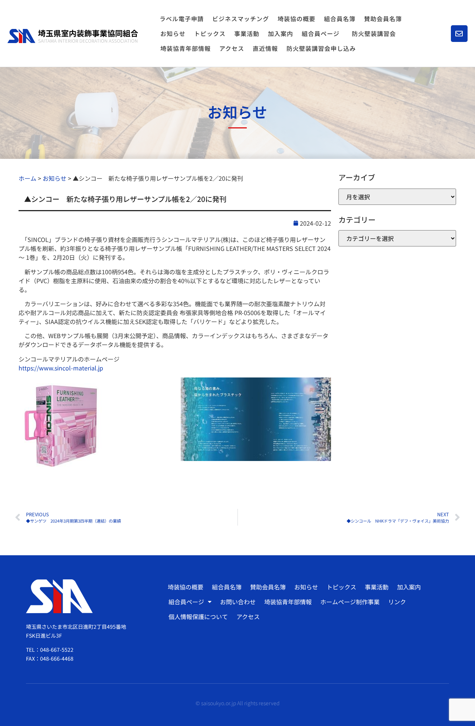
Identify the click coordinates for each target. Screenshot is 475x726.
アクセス (231, 48)
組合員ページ (321, 33)
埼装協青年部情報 (185, 48)
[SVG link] (72, 36)
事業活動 (246, 33)
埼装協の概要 (296, 18)
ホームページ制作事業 (350, 601)
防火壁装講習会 (374, 33)
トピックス (210, 33)
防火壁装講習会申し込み (321, 48)
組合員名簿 (340, 18)
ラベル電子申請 (182, 18)
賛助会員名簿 (383, 18)
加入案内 (280, 33)
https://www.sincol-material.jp (61, 367)
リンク (397, 601)
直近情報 (265, 48)
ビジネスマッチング (240, 18)
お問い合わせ (238, 601)
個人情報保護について (198, 616)
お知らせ (173, 33)
